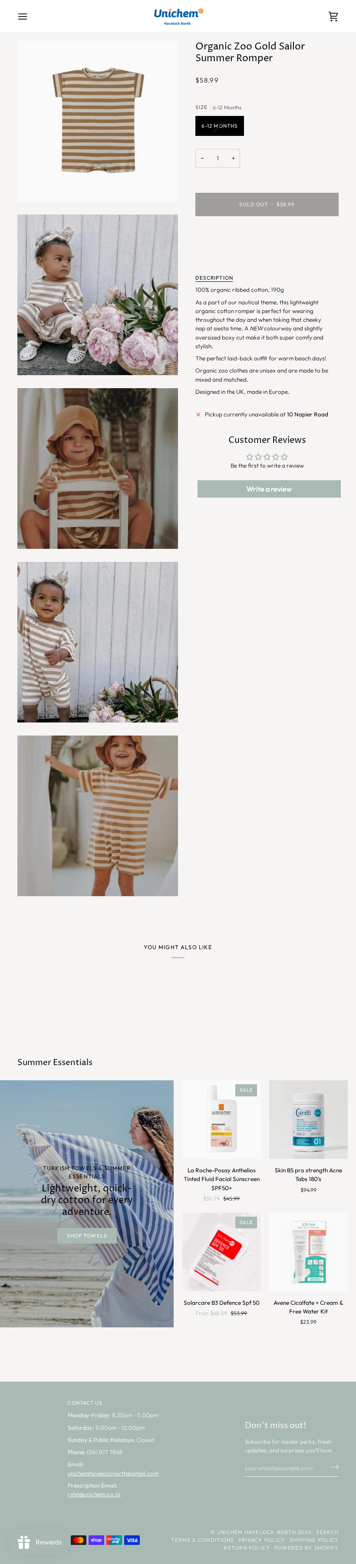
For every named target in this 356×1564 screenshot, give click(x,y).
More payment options (224, 256)
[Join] (331, 1467)
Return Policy (247, 1547)
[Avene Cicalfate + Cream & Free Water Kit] (308, 1252)
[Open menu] (30, 16)
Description (214, 277)
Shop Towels (87, 1235)
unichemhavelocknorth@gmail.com (113, 1473)
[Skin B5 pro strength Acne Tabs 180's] (308, 1119)
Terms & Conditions (202, 1540)
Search (327, 1532)
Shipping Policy (314, 1540)
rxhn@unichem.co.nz (94, 1494)
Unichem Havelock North (257, 1532)
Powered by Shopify (306, 1547)
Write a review (269, 489)
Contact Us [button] (85, 1402)
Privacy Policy (261, 1540)
